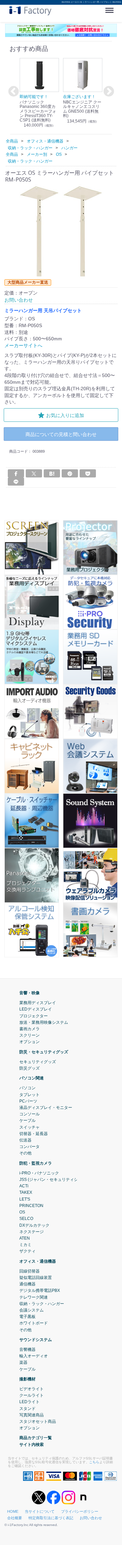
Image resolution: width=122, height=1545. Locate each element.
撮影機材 (27, 1378)
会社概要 (14, 1518)
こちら (94, 1462)
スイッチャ (29, 1127)
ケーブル (27, 1120)
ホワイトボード (33, 1323)
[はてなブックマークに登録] (52, 473)
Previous (12, 92)
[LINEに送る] (16, 481)
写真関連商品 (31, 1414)
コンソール (29, 1114)
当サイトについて (40, 1511)
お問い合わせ (91, 1518)
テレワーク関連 (33, 1297)
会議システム (31, 1310)
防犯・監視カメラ (35, 1163)
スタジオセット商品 (37, 1421)
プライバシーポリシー (79, 1511)
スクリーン (29, 1035)
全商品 (12, 141)
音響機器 (27, 1349)
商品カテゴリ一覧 (35, 1437)
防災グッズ (29, 1068)
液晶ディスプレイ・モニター (45, 1107)
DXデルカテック (34, 1225)
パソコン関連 (31, 1078)
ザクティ (27, 1251)
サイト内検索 (31, 1444)
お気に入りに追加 (65, 415)
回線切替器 (29, 1270)
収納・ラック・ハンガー (41, 1303)
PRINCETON (31, 1205)
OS (22, 1212)
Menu (111, 8)
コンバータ (29, 1146)
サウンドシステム (35, 1339)
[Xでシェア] (34, 473)
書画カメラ (29, 1028)
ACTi (23, 1186)
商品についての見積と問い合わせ (61, 434)
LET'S (24, 1199)
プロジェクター (33, 1015)
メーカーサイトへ (23, 345)
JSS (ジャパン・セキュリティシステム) (55, 1179)
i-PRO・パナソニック (39, 1173)
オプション (29, 1041)
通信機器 (27, 1284)
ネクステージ (31, 1231)
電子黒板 (27, 1316)
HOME (12, 1511)
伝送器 (25, 1140)
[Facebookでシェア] (16, 473)
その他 (25, 1153)
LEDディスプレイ (35, 1009)
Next (108, 92)
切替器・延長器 (33, 1133)
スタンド (27, 1408)
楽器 (23, 1362)
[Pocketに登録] (88, 473)
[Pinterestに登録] (70, 473)
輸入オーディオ (33, 1356)
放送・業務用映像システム (43, 1022)
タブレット (29, 1094)
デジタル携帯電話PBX (39, 1290)
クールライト (31, 1395)
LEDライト (29, 1401)
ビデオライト (31, 1389)
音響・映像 (29, 993)
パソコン (27, 1088)
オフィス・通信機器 (37, 1261)
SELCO (26, 1218)
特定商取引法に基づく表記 (50, 1518)
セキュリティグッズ (37, 1061)
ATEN (24, 1238)
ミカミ (25, 1244)
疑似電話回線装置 (35, 1277)
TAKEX (25, 1192)
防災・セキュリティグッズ (43, 1051)
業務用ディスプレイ (37, 1002)
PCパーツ (28, 1100)
